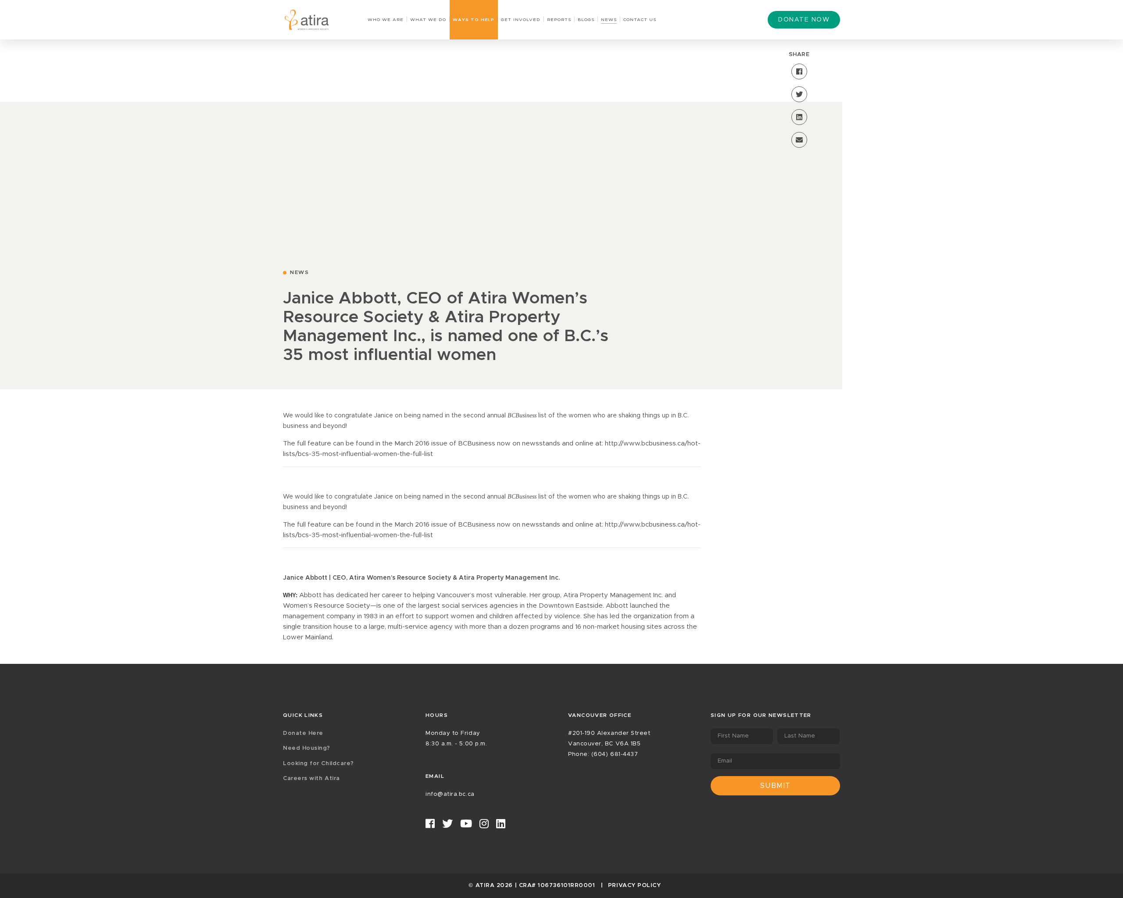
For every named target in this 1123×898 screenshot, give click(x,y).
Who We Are (386, 20)
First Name (733, 736)
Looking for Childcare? (318, 763)
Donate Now (804, 20)
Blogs (586, 20)
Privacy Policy (634, 885)
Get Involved (520, 20)
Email (725, 761)
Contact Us (639, 20)
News (609, 20)
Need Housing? (306, 748)
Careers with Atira (311, 778)
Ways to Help (473, 20)
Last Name (799, 736)
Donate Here (303, 733)
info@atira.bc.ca (450, 794)
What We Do (428, 20)
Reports (559, 20)
